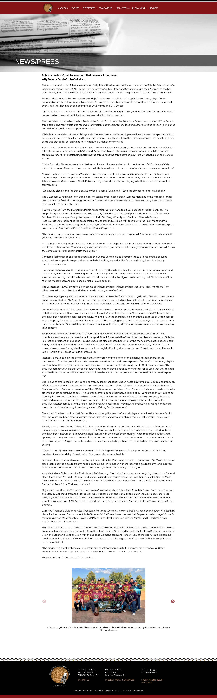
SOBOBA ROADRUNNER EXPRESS (119, 680)
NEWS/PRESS (121, 8)
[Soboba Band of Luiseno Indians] (47, 12)
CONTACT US (83, 680)
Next (172, 601)
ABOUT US (62, 8)
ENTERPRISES (88, 8)
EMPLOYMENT (137, 8)
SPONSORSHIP (105, 8)
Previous (44, 601)
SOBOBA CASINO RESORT (152, 680)
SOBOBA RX (146, 682)
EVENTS (74, 8)
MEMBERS (153, 8)
